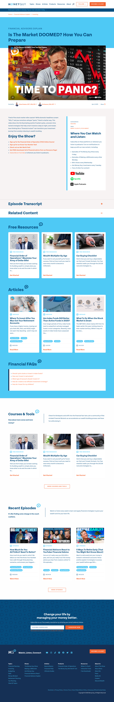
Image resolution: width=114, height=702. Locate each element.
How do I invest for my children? (23, 384)
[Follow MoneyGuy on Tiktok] (55, 653)
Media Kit (98, 676)
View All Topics (12, 683)
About (69, 4)
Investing (35, 14)
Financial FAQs (49, 668)
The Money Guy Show (31, 666)
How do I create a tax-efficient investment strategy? (30, 382)
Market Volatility (75, 128)
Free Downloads (86, 671)
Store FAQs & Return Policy (79, 690)
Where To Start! (85, 666)
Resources (61, 4)
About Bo (98, 671)
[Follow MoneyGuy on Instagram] (51, 653)
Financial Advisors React (32, 673)
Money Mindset (89, 341)
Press (96, 673)
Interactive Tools (86, 668)
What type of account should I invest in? (26, 379)
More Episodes (57, 590)
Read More (14, 350)
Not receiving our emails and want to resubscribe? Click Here (47, 630)
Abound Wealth (99, 681)
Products (52, 4)
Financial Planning (16, 567)
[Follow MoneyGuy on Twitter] (67, 653)
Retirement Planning (16, 341)
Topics (32, 4)
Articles (45, 4)
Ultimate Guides (49, 671)
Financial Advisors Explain (22, 14)
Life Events (55, 570)
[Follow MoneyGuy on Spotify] (59, 653)
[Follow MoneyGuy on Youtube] (47, 653)
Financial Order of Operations (67, 666)
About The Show (100, 666)
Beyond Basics (15, 338)
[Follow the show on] (86, 173)
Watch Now (14, 579)
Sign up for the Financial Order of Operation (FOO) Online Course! (32, 142)
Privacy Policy (59, 690)
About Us (98, 664)
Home (10, 14)
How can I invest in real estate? (22, 376)
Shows (38, 4)
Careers (97, 678)
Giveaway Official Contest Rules (97, 690)
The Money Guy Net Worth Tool (67, 668)
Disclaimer (51, 690)
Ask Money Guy (29, 671)
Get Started (14, 275)
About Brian (98, 668)
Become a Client (97, 4)
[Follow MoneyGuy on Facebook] (63, 653)
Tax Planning (12, 681)
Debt (9, 673)
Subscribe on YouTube (17, 153)
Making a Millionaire (31, 668)
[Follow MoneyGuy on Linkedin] (71, 653)
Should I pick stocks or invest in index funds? (27, 373)
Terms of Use (67, 690)
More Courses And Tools (57, 486)
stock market (85, 128)
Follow (81, 4)
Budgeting (11, 671)
